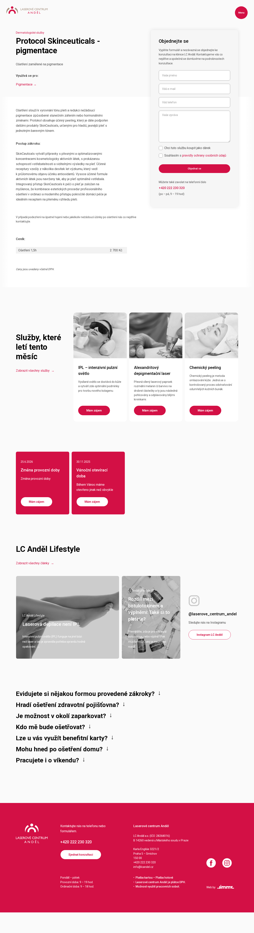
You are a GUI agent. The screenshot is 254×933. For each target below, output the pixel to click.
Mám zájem (36, 501)
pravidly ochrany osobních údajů (204, 155)
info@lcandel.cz (143, 866)
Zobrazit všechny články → (35, 563)
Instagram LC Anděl (210, 634)
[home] (27, 10)
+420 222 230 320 (76, 842)
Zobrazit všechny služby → (35, 370)
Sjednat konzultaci (80, 854)
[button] (241, 12)
